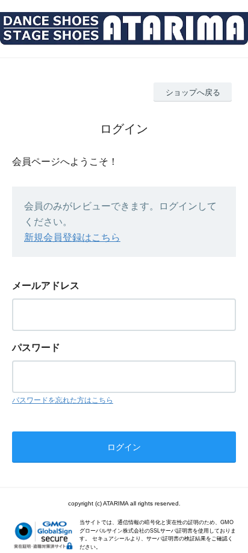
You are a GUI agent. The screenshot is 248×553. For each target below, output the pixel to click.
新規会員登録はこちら (72, 237)
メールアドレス (45, 285)
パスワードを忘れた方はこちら (62, 400)
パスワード (36, 347)
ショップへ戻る (193, 92)
